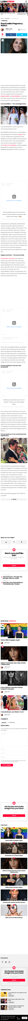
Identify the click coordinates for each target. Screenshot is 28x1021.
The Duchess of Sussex (7, 258)
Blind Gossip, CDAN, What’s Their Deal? (8, 14)
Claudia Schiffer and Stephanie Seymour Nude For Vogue (16, 1006)
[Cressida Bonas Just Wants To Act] (14, 702)
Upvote (6, 542)
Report (14, 499)
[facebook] (2, 962)
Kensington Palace (15, 219)
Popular (2, 647)
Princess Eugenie (15, 406)
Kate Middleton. (16, 96)
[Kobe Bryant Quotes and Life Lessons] (14, 895)
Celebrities (12, 621)
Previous (0, 9)
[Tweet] (22, 34)
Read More (11, 995)
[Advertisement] (14, 69)
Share (2, 40)
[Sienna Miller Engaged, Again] (14, 630)
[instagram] (9, 962)
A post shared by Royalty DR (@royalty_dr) (12, 342)
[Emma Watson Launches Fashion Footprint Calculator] (14, 678)
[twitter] (6, 962)
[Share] (11, 34)
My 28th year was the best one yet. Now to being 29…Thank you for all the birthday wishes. (14, 402)
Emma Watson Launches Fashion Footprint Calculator (12, 688)
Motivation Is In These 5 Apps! (14, 855)
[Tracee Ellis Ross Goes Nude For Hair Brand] (4, 994)
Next (27, 9)
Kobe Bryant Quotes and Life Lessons (14, 902)
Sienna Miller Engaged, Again (10, 640)
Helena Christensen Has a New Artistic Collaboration (13, 663)
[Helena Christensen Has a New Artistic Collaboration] (14, 653)
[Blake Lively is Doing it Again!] (14, 880)
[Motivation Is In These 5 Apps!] (14, 848)
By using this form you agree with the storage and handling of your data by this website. (13, 761)
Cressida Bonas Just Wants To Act (12, 712)
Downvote (21, 542)
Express (20, 134)
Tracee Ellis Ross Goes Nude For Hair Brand (17, 993)
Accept (24, 1017)
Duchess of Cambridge (9, 145)
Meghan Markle (5, 96)
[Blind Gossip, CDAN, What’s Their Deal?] (8, 7)
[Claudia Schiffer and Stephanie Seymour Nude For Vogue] (4, 1007)
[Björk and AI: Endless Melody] (14, 910)
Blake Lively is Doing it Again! (14, 887)
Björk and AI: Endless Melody (14, 917)
